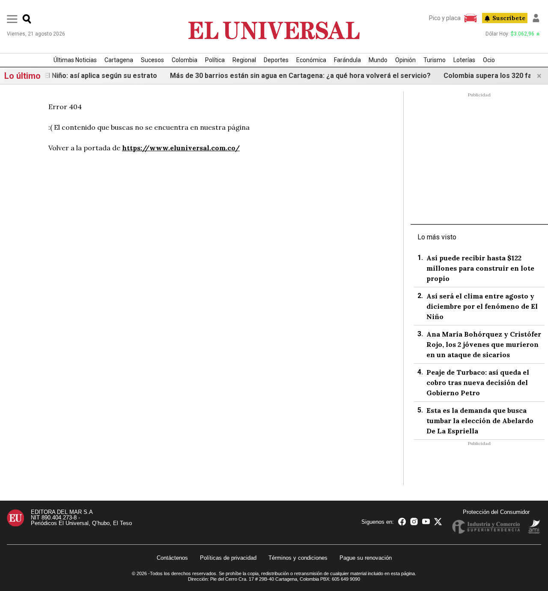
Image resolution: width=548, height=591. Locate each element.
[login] (536, 18)
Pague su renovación (366, 558)
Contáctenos (172, 558)
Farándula (347, 60)
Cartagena (118, 60)
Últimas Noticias (75, 60)
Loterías (464, 60)
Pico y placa (445, 18)
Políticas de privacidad (228, 558)
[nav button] (12, 18)
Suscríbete (508, 18)
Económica (311, 60)
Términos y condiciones (298, 558)
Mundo (378, 60)
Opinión (405, 60)
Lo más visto (436, 237)
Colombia (184, 60)
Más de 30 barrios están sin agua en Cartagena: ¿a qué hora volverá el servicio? (294, 76)
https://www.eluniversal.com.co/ (181, 147)
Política (215, 60)
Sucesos (152, 60)
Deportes (276, 60)
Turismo (434, 60)
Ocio (489, 60)
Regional (244, 60)
